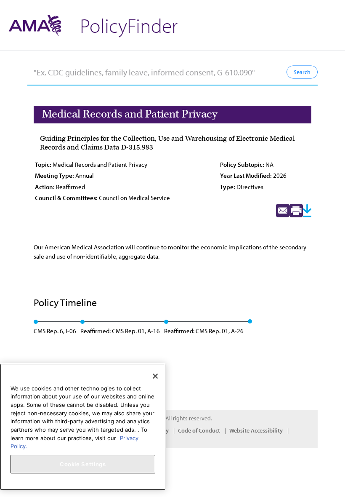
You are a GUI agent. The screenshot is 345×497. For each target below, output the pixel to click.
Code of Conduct (199, 430)
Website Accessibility (256, 430)
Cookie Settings (83, 464)
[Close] (155, 376)
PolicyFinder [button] (129, 25)
